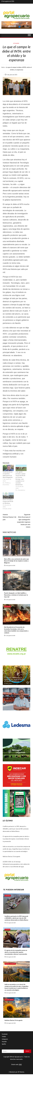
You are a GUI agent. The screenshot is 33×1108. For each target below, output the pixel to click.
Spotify (4, 1044)
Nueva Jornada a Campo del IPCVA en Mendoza (8, 501)
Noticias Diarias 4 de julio (9, 517)
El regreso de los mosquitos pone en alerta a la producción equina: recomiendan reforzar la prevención (16, 839)
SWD (20, 1064)
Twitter (4, 1036)
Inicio (3, 67)
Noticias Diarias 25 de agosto (11, 856)
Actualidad (16, 43)
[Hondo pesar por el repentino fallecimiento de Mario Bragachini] (8, 468)
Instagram (5, 1039)
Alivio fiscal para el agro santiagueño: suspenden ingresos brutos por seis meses (23, 521)
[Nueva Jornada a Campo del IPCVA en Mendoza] (8, 495)
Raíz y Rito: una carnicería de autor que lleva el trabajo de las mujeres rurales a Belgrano (16, 561)
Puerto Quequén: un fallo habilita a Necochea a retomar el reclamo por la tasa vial (16, 595)
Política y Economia (10, 963)
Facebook (4, 1034)
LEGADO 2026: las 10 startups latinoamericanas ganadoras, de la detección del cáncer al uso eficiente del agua (16, 864)
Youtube (4, 1041)
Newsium (12, 1072)
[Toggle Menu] (29, 35)
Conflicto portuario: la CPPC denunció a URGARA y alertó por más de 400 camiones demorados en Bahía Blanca (16, 829)
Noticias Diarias (9, 999)
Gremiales (7, 895)
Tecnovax (7, 929)
